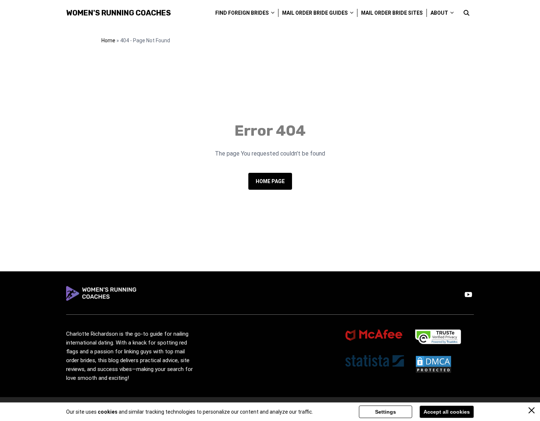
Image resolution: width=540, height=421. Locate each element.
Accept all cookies (447, 412)
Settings (385, 412)
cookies (108, 412)
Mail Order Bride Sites (392, 13)
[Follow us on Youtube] (468, 294)
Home (108, 40)
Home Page (270, 181)
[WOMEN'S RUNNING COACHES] (102, 294)
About (439, 13)
